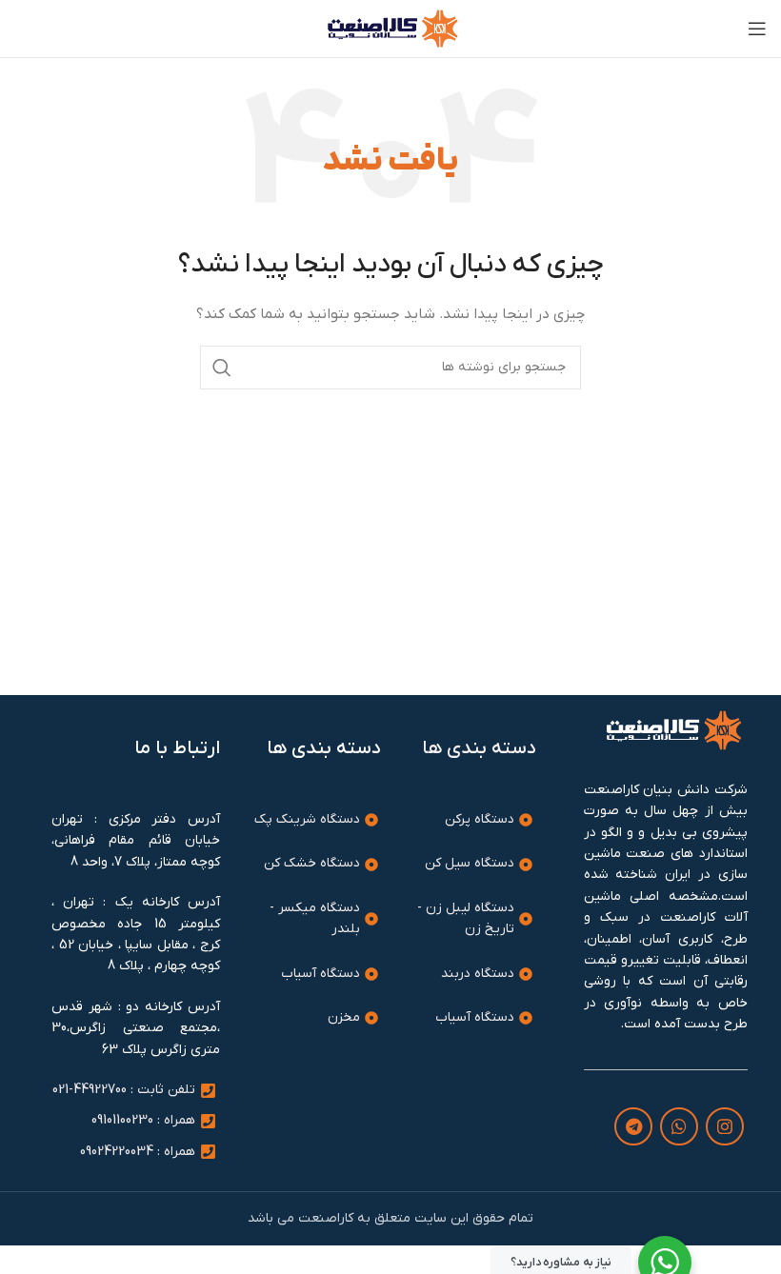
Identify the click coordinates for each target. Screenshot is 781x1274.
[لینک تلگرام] (633, 1126)
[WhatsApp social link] (679, 1126)
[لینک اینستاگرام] (725, 1126)
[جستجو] (222, 367)
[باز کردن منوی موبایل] (757, 29)
